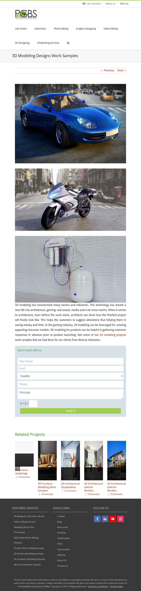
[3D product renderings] (24, 466)
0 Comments (24, 477)
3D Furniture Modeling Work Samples (47, 487)
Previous (109, 70)
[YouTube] (113, 519)
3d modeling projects (113, 335)
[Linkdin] (105, 519)
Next (120, 70)
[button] (68, 43)
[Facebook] (97, 519)
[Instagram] (120, 519)
